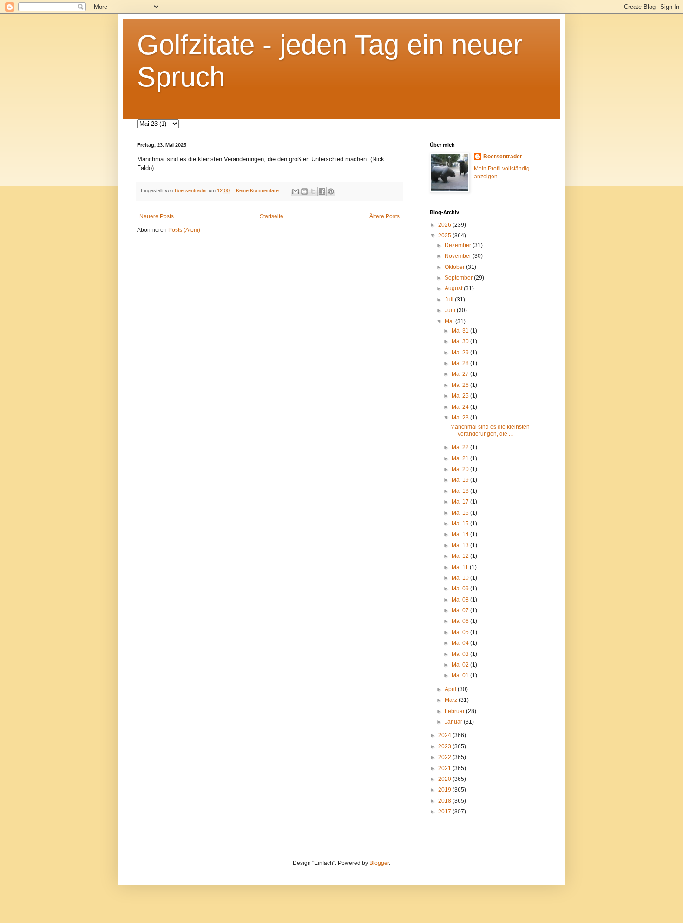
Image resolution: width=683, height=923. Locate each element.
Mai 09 (461, 588)
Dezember (459, 245)
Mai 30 (461, 341)
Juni (451, 310)
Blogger (379, 863)
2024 (445, 735)
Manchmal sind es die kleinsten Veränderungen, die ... (490, 430)
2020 (445, 779)
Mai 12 (461, 556)
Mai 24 (461, 407)
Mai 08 (461, 599)
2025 (445, 235)
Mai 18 (461, 491)
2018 (445, 801)
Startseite (271, 216)
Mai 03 (461, 654)
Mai (450, 321)
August (454, 288)
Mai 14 (461, 534)
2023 (445, 746)
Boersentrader (502, 156)
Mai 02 (461, 664)
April (451, 689)
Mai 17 (461, 501)
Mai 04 (461, 643)
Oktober (455, 267)
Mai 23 (461, 417)
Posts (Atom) (184, 230)
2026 (445, 225)
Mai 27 (461, 374)
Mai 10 (461, 578)
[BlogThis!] (304, 191)
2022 (445, 757)
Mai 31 (461, 330)
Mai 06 (461, 621)
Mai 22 (461, 447)
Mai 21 (461, 458)
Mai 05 (461, 632)
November (459, 256)
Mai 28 (461, 363)
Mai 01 (461, 675)
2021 (445, 768)
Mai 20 (461, 469)
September (459, 278)
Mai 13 (461, 545)
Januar (454, 722)
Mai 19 (461, 480)
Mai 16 (461, 513)
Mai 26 (461, 385)
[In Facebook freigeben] (322, 191)
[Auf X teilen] (313, 191)
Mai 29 (461, 352)
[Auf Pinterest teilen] (330, 191)
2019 (445, 789)
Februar (455, 711)
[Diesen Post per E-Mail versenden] (295, 191)
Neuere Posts (156, 216)
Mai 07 (461, 610)
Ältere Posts (384, 216)
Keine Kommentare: (259, 190)
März (452, 700)
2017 (445, 811)
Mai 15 (461, 523)
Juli (450, 299)
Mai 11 (461, 567)
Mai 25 (461, 396)
